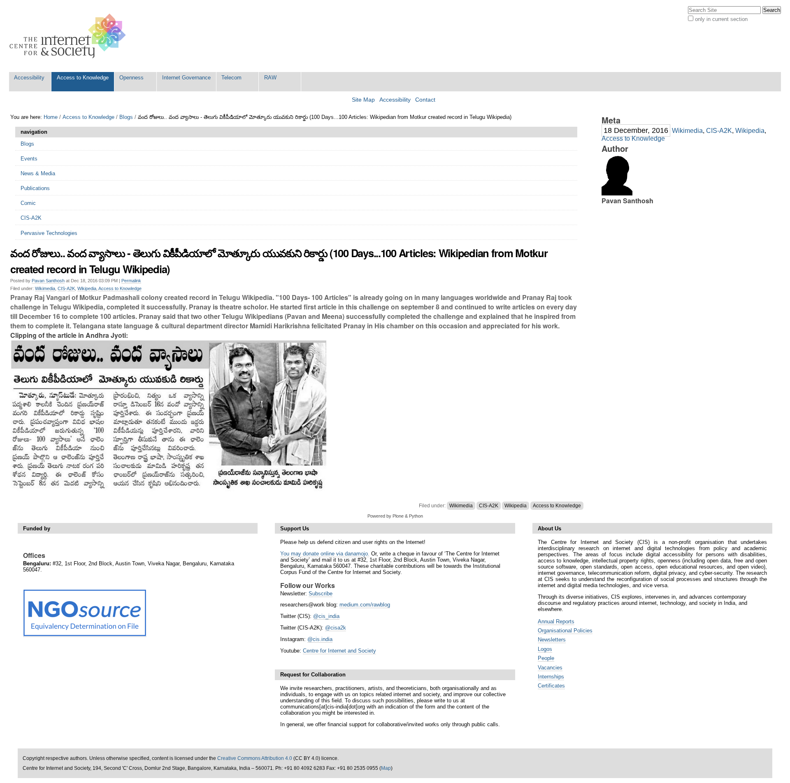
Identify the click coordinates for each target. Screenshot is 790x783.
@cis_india (326, 616)
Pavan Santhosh (48, 280)
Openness (131, 77)
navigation (34, 132)
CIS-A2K (66, 288)
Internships (551, 677)
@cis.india (319, 639)
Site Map (363, 100)
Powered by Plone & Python (395, 515)
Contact (425, 100)
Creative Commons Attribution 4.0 (254, 758)
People (546, 658)
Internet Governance (186, 77)
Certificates (551, 686)
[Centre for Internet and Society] (69, 36)
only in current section (721, 19)
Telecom (231, 77)
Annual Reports (556, 621)
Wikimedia (45, 288)
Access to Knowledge (83, 77)
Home (51, 117)
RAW (270, 77)
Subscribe (320, 593)
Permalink (131, 280)
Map (386, 768)
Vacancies (550, 668)
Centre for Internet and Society (339, 651)
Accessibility (29, 77)
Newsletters (552, 640)
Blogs (126, 117)
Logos (545, 649)
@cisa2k (335, 628)
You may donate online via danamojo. (324, 554)
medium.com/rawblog (364, 605)
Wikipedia (86, 288)
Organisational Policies (565, 630)
